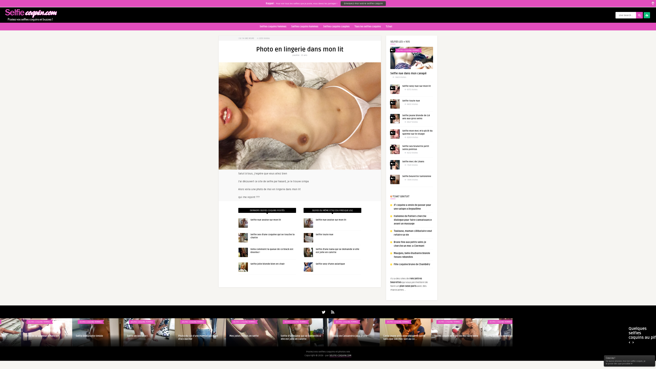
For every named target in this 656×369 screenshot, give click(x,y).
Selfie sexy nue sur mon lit (416, 86)
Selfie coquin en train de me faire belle (384, 335)
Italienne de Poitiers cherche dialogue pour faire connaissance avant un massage (413, 220)
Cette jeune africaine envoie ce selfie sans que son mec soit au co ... (332, 337)
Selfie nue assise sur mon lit (265, 219)
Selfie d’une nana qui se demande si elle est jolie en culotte (228, 337)
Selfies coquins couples (336, 26)
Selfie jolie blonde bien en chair (267, 264)
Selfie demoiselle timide (17, 335)
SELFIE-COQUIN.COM (340, 355)
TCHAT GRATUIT (401, 196)
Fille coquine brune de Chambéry (412, 264)
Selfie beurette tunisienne (416, 176)
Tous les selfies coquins (367, 26)
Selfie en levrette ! (65, 335)
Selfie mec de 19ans (413, 161)
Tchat (389, 26)
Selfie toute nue (324, 234)
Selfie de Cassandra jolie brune (277, 335)
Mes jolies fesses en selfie (171, 335)
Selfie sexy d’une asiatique (330, 264)
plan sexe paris (408, 286)
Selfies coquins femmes (273, 26)
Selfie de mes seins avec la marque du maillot (486, 337)
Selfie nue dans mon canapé (408, 73)
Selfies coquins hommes (304, 26)
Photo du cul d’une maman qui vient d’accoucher (126, 337)
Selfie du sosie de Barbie (427, 335)
